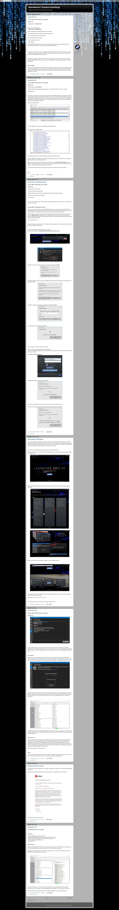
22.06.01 (31, 176)
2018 (77, 32)
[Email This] (47, 74)
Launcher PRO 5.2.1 (32, 80)
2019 (77, 30)
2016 (77, 35)
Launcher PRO (34, 894)
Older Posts (69, 898)
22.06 (31, 433)
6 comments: (42, 604)
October (78, 20)
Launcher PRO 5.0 (33, 760)
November (79, 17)
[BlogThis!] (48, 74)
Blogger (71, 905)
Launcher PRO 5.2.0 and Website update (37, 182)
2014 (77, 38)
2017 (77, 33)
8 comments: (42, 431)
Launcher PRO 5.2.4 (32, 17)
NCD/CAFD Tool (32, 821)
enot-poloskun (63, 905)
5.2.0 (33, 433)
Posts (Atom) (34, 900)
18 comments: (42, 174)
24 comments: (42, 758)
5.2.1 (34, 176)
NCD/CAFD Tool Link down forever (35, 766)
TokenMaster (78, 50)
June (78, 25)
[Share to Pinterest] (52, 74)
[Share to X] (49, 74)
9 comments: (42, 819)
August (78, 22)
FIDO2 (36, 219)
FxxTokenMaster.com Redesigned (35, 439)
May (78, 27)
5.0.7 (31, 894)
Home (47, 898)
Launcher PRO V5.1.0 (32, 610)
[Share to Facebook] (50, 74)
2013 (77, 40)
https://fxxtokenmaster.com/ (41, 597)
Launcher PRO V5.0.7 (32, 827)
